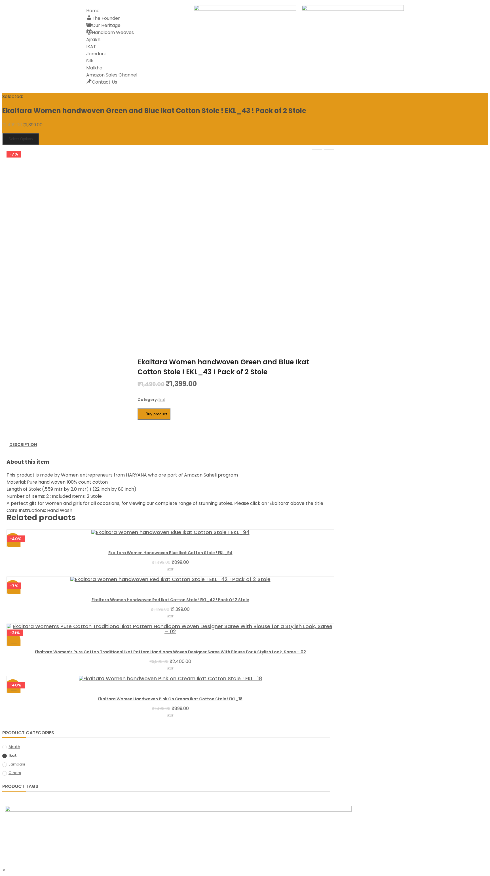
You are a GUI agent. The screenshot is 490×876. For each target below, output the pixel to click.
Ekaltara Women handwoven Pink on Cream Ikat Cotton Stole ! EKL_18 (170, 699)
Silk (89, 61)
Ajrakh (93, 39)
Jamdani (95, 53)
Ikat (162, 399)
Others (15, 772)
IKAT (91, 46)
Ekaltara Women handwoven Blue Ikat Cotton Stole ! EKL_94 (170, 553)
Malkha (94, 68)
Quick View (13, 640)
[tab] (23, 445)
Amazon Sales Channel (111, 75)
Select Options (21, 139)
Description (23, 444)
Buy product (156, 414)
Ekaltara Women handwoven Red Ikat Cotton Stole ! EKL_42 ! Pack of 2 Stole (170, 600)
